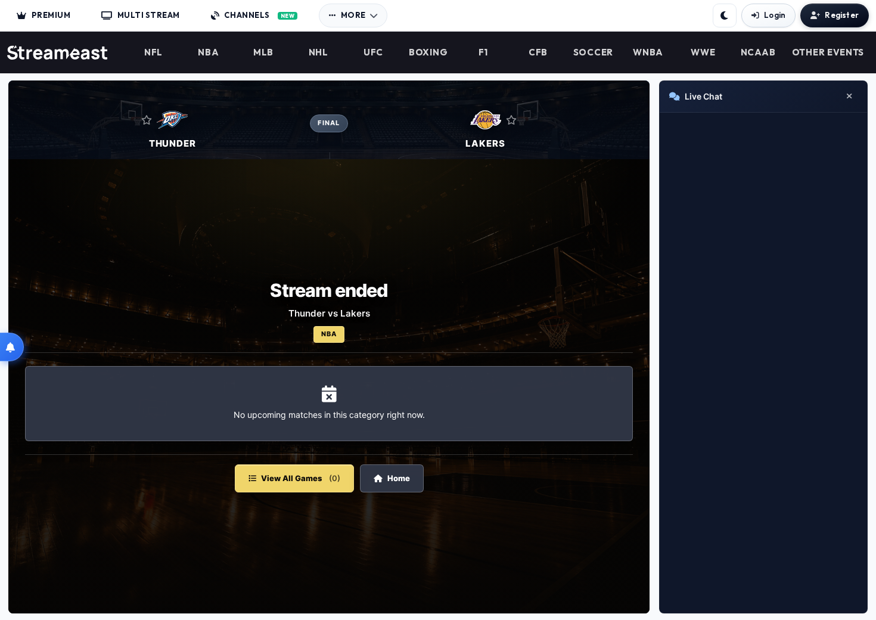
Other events (828, 52)
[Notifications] (12, 347)
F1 (483, 52)
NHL (318, 52)
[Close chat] (849, 96)
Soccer (593, 52)
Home (398, 478)
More (353, 15)
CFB (538, 52)
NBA (208, 52)
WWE (703, 52)
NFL (153, 52)
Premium (51, 15)
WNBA (648, 52)
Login (774, 15)
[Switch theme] (725, 15)
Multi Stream (148, 15)
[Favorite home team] (146, 119)
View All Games (300, 478)
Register (842, 15)
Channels (259, 15)
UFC (373, 52)
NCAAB (758, 52)
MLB (263, 52)
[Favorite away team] (511, 119)
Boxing (428, 52)
